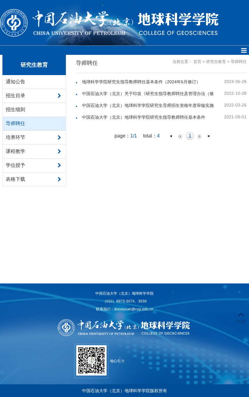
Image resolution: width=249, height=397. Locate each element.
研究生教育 (216, 61)
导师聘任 (15, 123)
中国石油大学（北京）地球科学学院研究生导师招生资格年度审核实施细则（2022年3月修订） (148, 105)
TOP (241, 321)
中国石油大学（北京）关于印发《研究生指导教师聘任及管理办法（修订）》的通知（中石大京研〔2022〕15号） (148, 94)
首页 (197, 61)
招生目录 (15, 95)
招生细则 (15, 109)
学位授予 (15, 165)
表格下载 (15, 179)
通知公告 (15, 81)
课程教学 (15, 151)
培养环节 (15, 137)
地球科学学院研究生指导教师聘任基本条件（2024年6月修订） (141, 81)
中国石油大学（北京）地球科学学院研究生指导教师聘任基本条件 (143, 117)
